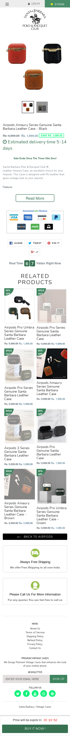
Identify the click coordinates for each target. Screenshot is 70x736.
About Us (35, 628)
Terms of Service (35, 632)
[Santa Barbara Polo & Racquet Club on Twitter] (17, 693)
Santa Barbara (26, 706)
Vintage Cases (43, 706)
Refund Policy (35, 640)
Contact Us (35, 648)
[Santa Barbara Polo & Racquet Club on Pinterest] (52, 693)
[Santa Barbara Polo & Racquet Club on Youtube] (35, 693)
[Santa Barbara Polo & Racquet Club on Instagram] (43, 693)
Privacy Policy (35, 644)
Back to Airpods (38, 536)
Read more (35, 198)
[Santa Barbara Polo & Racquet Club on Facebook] (26, 693)
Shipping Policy (35, 636)
